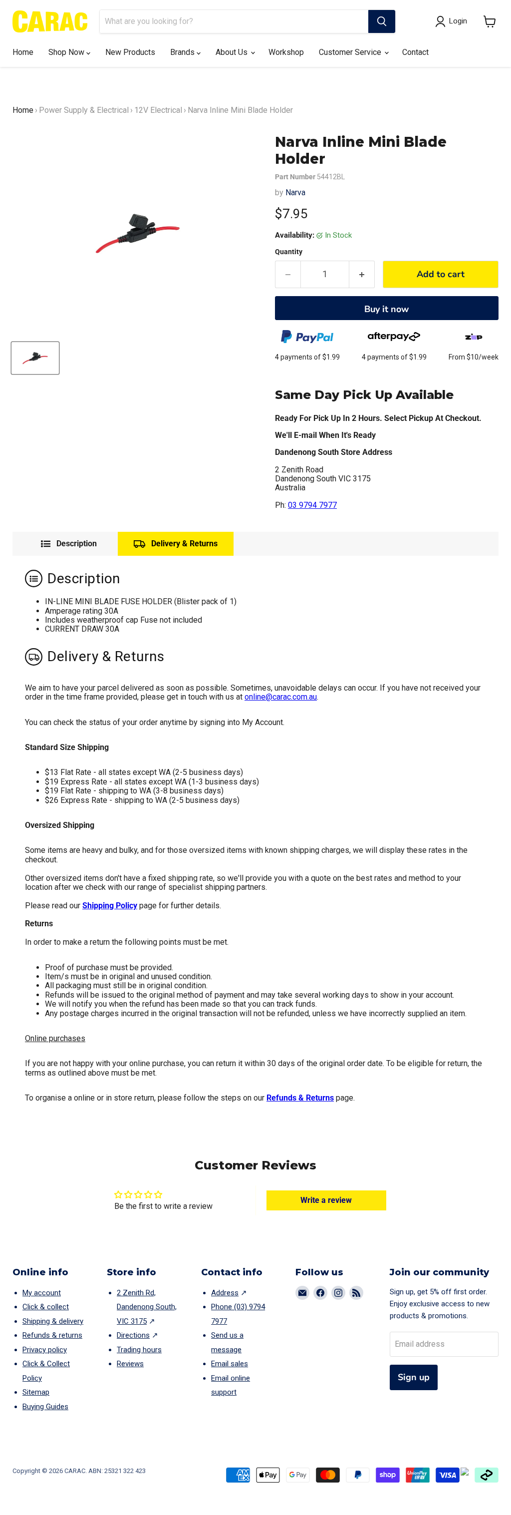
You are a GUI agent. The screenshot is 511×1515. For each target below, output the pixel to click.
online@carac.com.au (281, 697)
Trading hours (139, 1349)
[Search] (381, 21)
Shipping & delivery (52, 1321)
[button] (490, 21)
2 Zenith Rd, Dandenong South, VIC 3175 (147, 1307)
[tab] (69, 543)
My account (41, 1292)
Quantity (288, 252)
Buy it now (386, 309)
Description (76, 543)
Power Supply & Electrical (84, 110)
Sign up (414, 1377)
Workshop (286, 52)
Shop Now (67, 52)
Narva (295, 192)
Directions (133, 1335)
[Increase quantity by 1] (362, 274)
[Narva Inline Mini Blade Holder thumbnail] (35, 358)
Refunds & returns (52, 1335)
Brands (183, 52)
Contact (415, 52)
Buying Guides (45, 1406)
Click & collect (45, 1306)
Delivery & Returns (184, 543)
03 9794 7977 (312, 505)
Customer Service (351, 52)
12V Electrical (158, 110)
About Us (233, 52)
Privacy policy (44, 1349)
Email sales (229, 1363)
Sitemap (35, 1392)
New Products (130, 52)
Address (225, 1292)
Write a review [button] (326, 1200)
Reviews (130, 1363)
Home (22, 52)
